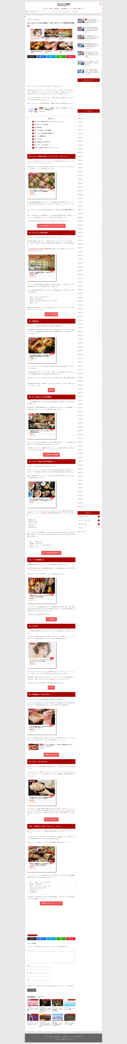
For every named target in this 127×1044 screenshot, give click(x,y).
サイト (28, 979)
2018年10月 (80, 472)
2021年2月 (80, 365)
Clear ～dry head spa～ (51, 819)
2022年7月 (80, 301)
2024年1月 (80, 232)
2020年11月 (80, 377)
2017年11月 (80, 506)
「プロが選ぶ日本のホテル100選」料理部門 (38, 248)
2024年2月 (80, 228)
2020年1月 (80, 415)
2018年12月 (80, 465)
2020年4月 (80, 404)
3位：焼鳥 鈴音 (37, 127)
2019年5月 (80, 445)
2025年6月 (80, 167)
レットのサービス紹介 (53, 11)
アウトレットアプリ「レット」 (42, 11)
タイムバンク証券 (60, 1039)
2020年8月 (80, 388)
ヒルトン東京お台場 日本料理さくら (51, 552)
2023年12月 (80, 236)
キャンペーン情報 (72, 8)
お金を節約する (64, 8)
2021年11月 (80, 331)
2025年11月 (80, 148)
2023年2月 (80, 274)
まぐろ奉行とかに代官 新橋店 (51, 454)
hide (54, 118)
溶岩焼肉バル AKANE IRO (51, 754)
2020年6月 (80, 396)
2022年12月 (80, 282)
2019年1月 (80, 461)
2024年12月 (80, 190)
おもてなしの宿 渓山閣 (51, 314)
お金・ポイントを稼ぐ (48, 8)
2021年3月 (80, 362)
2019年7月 (80, 438)
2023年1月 (80, 278)
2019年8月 (80, 434)
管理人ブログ (80, 8)
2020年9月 (80, 385)
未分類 (80, 527)
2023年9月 (80, 247)
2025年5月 (80, 171)
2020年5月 (80, 400)
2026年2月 (80, 137)
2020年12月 (80, 373)
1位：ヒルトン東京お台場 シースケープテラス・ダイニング (48, 121)
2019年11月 (80, 423)
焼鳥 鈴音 (51, 390)
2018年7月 (80, 484)
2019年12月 (80, 419)
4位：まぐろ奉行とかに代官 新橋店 (42, 130)
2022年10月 (80, 289)
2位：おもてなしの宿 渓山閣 (40, 124)
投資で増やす (57, 8)
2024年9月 (80, 202)
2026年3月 (80, 133)
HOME (28, 11)
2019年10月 (80, 426)
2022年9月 (80, 293)
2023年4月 (80, 266)
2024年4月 (80, 221)
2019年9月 (80, 430)
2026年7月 (80, 118)
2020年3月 (80, 407)
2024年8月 (80, 206)
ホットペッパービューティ (61, 810)
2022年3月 (80, 316)
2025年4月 (80, 175)
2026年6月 (80, 122)
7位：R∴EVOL (37, 139)
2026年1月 (80, 141)
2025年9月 (80, 156)
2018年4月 (80, 495)
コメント (30, 950)
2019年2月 (80, 457)
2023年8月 (80, 251)
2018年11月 (80, 468)
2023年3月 (80, 270)
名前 (29, 965)
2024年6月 (80, 213)
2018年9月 (80, 476)
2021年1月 (80, 369)
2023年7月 (80, 255)
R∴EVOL (51, 687)
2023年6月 (80, 259)
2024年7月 (80, 209)
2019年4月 (80, 449)
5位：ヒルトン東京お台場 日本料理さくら (44, 133)
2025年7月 (80, 164)
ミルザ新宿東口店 (51, 619)
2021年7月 (80, 346)
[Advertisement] (51, 72)
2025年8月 (80, 160)
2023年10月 (80, 244)
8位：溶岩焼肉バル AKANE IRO (41, 142)
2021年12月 (80, 327)
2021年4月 (80, 358)
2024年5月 (80, 217)
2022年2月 (80, 320)
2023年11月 (80, 240)
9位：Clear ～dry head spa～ (41, 144)
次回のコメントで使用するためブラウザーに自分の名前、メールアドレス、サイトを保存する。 (51, 985)
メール (29, 972)
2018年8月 (80, 480)
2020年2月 (80, 411)
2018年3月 (80, 499)
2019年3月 (80, 453)
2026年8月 (80, 114)
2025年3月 (80, 179)
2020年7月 (80, 392)
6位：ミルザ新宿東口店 (39, 136)
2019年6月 (80, 442)
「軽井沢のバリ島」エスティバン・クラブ (51, 903)
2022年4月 (80, 312)
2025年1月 (80, 186)
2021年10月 (80, 335)
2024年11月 (80, 194)
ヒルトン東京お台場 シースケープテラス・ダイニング (51, 225)
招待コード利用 (47, 512)
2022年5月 (80, 308)
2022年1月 (80, 324)
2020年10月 (80, 381)
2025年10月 (80, 152)
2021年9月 (80, 339)
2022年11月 (80, 285)
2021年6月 (80, 350)
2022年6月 (80, 305)
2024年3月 (80, 225)
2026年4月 (80, 129)
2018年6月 (80, 487)
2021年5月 (80, 354)
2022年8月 (80, 297)
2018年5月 (80, 491)
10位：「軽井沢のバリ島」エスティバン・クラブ (46, 147)
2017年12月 (80, 503)
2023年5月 (80, 263)
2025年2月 (80, 183)
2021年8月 (80, 343)
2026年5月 (80, 125)
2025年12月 (80, 145)
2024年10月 (80, 198)
